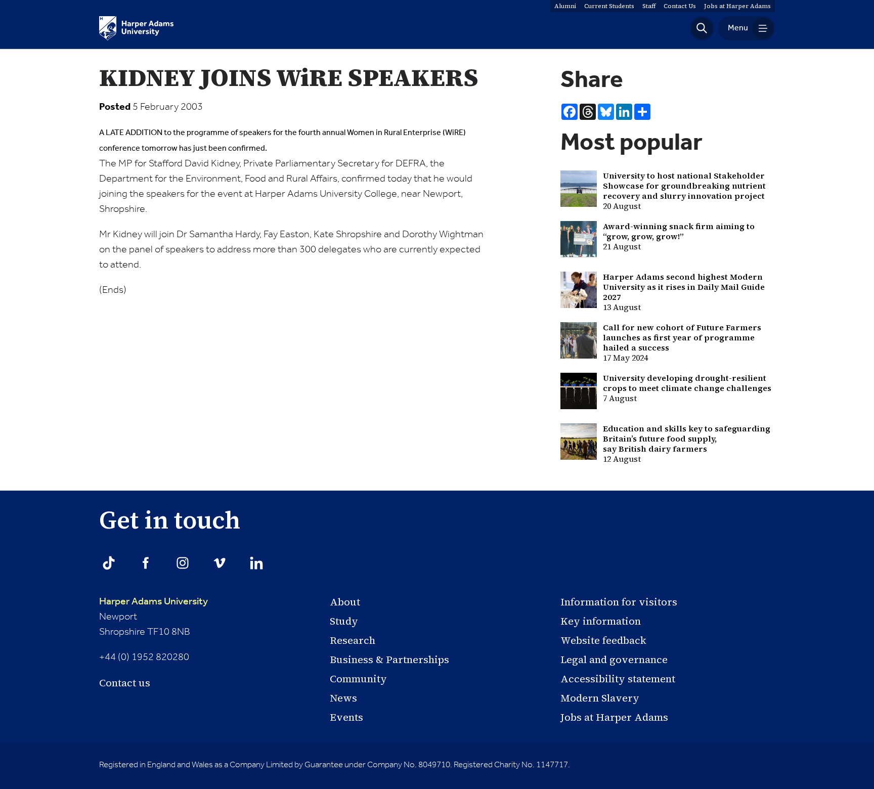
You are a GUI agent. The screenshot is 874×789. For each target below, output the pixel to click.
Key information (600, 621)
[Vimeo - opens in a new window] (219, 563)
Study (344, 621)
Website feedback (603, 640)
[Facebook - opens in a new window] (145, 563)
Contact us (124, 683)
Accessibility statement (617, 679)
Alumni (565, 6)
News (343, 698)
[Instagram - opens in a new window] (182, 563)
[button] (702, 28)
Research (352, 640)
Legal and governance (614, 659)
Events (346, 717)
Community (358, 679)
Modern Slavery (599, 698)
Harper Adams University (153, 601)
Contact (680, 6)
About (345, 602)
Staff (649, 6)
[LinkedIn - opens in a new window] (256, 563)
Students (609, 6)
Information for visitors (618, 602)
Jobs (737, 6)
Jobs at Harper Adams (614, 717)
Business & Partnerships (389, 659)
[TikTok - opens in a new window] (108, 563)
